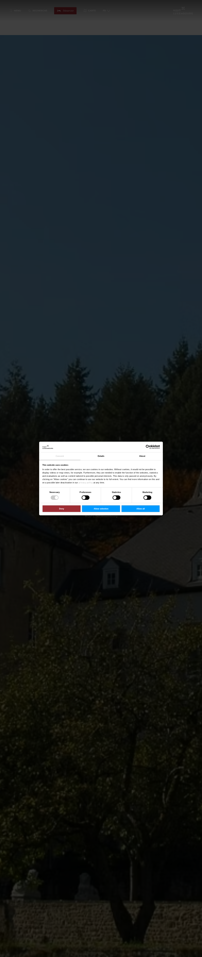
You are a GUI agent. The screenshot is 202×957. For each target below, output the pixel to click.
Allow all (140, 509)
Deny (61, 509)
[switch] (85, 497)
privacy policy (86, 482)
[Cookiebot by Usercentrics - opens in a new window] (148, 447)
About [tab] (142, 456)
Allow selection (101, 509)
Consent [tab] (60, 456)
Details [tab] (101, 456)
